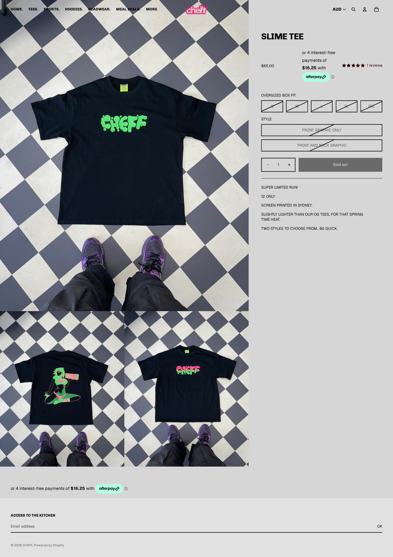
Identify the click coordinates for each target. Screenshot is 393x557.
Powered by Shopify (49, 545)
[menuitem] (151, 9)
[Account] (365, 9)
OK (379, 526)
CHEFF (28, 545)
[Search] (353, 9)
